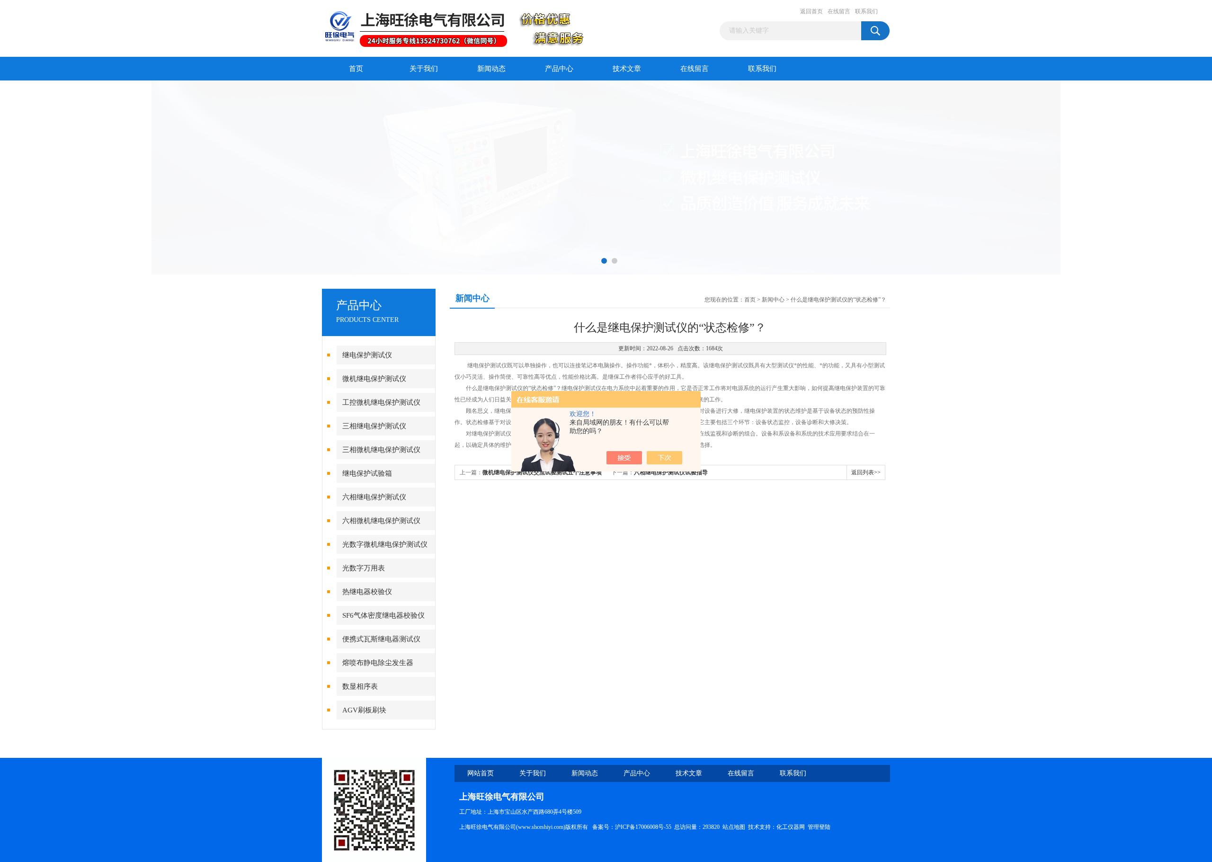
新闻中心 (773, 299)
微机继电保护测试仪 (374, 378)
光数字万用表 (363, 568)
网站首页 (480, 773)
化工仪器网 (790, 827)
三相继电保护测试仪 (374, 426)
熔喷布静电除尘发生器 (377, 662)
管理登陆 (819, 827)
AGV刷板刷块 (364, 710)
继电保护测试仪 (367, 355)
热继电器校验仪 (367, 591)
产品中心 (559, 68)
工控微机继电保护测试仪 (381, 402)
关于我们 (424, 68)
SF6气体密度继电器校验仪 (383, 615)
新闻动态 (491, 68)
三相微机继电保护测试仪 (381, 449)
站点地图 (733, 827)
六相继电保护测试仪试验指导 (671, 472)
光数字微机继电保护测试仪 (385, 544)
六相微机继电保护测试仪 (381, 520)
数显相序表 (360, 686)
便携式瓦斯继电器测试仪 (381, 639)
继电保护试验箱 (367, 473)
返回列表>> (866, 472)
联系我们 (866, 11)
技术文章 (627, 68)
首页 (356, 68)
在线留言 (839, 11)
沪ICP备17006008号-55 (643, 827)
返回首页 (811, 11)
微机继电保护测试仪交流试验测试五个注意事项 (542, 472)
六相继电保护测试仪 (374, 497)
